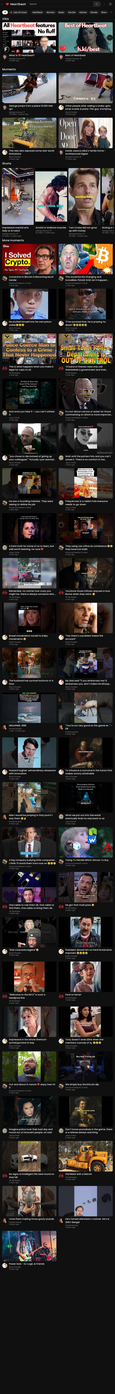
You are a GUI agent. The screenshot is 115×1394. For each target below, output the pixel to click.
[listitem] (16, 4)
